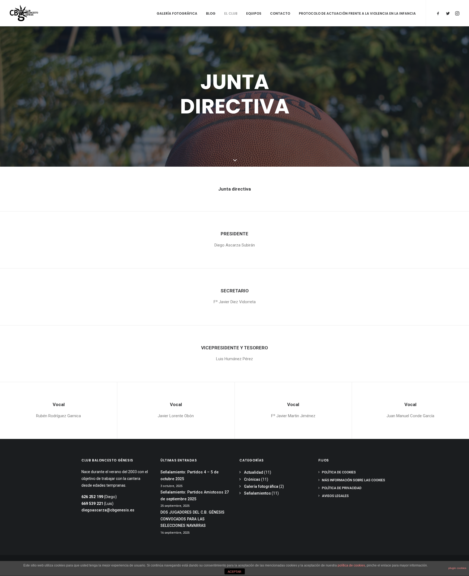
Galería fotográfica (177, 13)
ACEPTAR (234, 571)
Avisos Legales (335, 496)
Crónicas (252, 479)
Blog (211, 13)
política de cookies (351, 565)
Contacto (280, 13)
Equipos (253, 13)
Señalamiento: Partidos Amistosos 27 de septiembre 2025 (194, 495)
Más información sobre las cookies (353, 480)
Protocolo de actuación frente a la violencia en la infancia (357, 13)
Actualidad (253, 472)
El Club (230, 13)
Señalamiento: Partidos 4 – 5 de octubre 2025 (189, 475)
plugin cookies (457, 567)
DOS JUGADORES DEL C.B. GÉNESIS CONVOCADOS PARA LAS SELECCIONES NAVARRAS (192, 519)
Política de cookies (339, 472)
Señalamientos (257, 493)
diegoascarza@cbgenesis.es (107, 510)
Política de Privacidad (342, 488)
